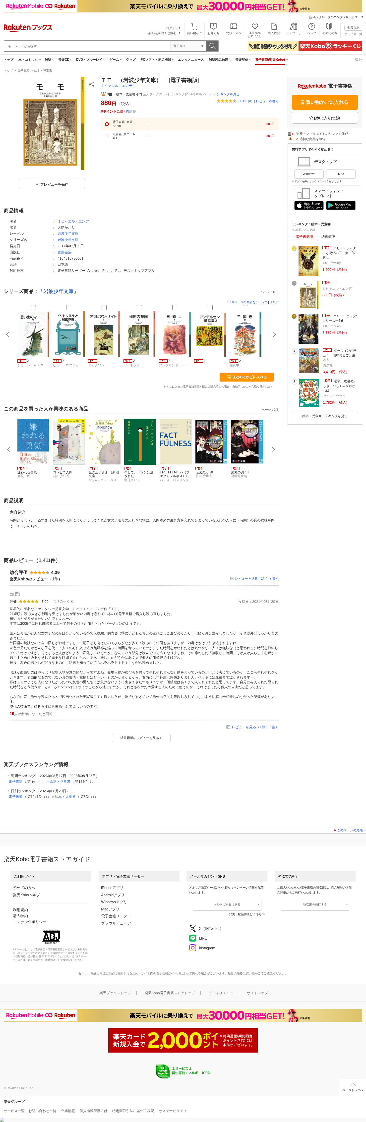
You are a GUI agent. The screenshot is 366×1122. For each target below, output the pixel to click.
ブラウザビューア (116, 923)
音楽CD (63, 59)
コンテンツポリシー (30, 922)
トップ (8, 59)
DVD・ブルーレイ (89, 59)
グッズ (131, 59)
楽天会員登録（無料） (163, 33)
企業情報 (68, 1111)
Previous (9, 449)
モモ (336, 283)
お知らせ (214, 33)
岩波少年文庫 (68, 233)
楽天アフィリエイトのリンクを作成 (322, 134)
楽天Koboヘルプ (26, 895)
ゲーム (114, 59)
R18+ (358, 59)
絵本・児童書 (43, 70)
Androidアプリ (113, 895)
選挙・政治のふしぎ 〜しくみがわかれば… (340, 385)
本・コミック (28, 59)
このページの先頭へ (351, 830)
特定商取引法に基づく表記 (133, 1111)
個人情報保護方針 (94, 1111)
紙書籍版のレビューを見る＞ (141, 738)
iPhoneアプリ (112, 888)
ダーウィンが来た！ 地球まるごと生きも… (340, 355)
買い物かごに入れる (327, 102)
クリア (274, 302)
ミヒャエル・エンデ (116, 86)
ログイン (172, 28)
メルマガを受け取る (227, 904)
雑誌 (48, 59)
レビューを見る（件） (252, 578)
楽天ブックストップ (115, 993)
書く (275, 578)
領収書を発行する (315, 904)
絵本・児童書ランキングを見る (325, 416)
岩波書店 (64, 252)
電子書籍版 (304, 237)
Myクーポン (234, 33)
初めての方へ (24, 888)
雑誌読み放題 (218, 59)
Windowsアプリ (114, 902)
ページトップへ (352, 1090)
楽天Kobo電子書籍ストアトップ (170, 993)
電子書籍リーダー (116, 916)
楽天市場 (353, 27)
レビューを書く (267, 101)
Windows (309, 174)
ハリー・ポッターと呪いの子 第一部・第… (340, 252)
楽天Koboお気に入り (255, 34)
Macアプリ (110, 909)
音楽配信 (241, 59)
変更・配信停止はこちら (245, 914)
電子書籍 (23, 70)
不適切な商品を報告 (310, 139)
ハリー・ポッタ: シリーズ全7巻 (339, 318)
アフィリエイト (221, 993)
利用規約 (20, 910)
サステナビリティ (173, 1111)
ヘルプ (311, 33)
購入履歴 (274, 33)
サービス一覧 (353, 34)
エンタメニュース (191, 59)
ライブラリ (293, 33)
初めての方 (329, 33)
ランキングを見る (227, 94)
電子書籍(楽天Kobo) (270, 59)
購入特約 (20, 916)
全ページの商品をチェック (249, 302)
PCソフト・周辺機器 (156, 59)
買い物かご (194, 33)
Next (273, 449)
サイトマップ (257, 993)
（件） (245, 101)
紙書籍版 (328, 237)
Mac (341, 174)
